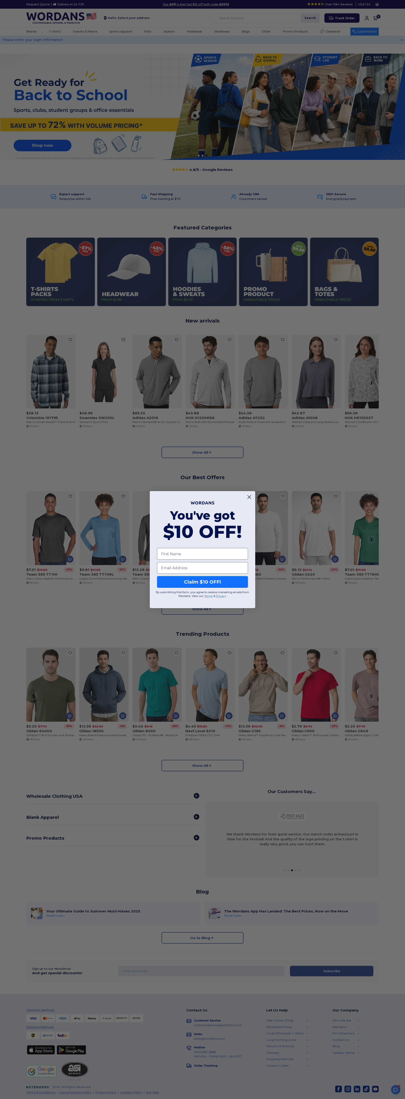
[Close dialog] (249, 497)
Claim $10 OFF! (202, 582)
